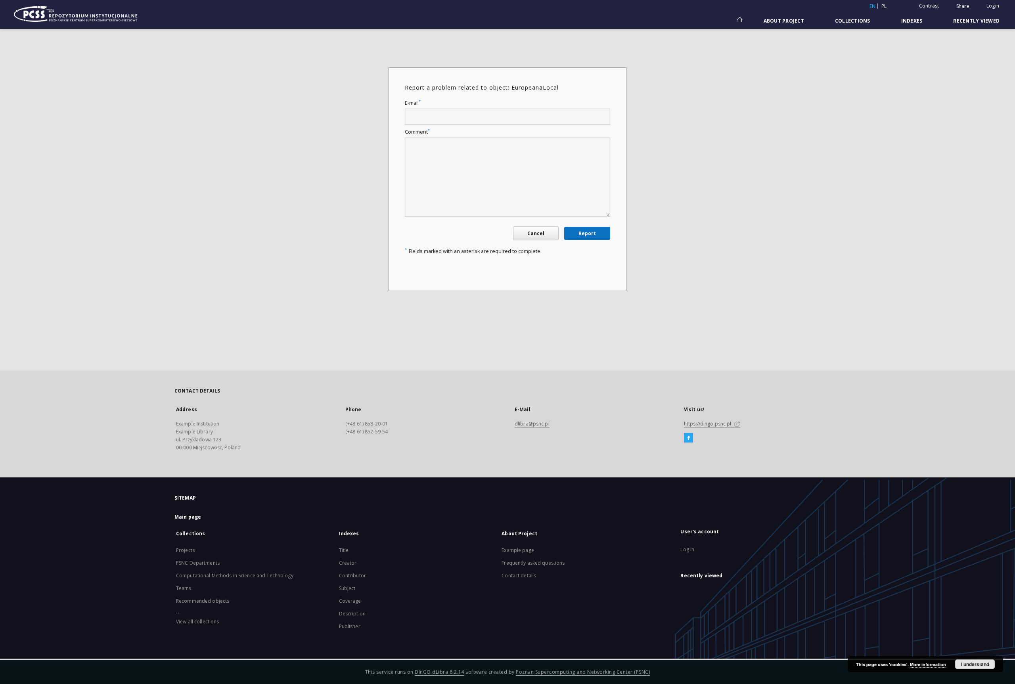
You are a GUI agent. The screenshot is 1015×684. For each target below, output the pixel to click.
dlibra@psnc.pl (532, 423)
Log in (687, 549)
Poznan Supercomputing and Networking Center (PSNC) (583, 672)
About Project (784, 20)
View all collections (197, 621)
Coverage (350, 601)
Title (344, 550)
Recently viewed (976, 20)
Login (992, 5)
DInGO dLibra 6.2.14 (439, 672)
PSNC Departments (198, 562)
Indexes (912, 20)
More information (928, 664)
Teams (184, 588)
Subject (347, 588)
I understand (975, 664)
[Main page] (739, 20)
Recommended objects (202, 601)
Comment (417, 131)
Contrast (929, 5)
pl (884, 6)
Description (352, 613)
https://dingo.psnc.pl (708, 423)
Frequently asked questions (533, 562)
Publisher (349, 626)
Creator (348, 562)
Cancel (535, 233)
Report (587, 233)
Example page (518, 550)
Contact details (519, 575)
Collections (852, 20)
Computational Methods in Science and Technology (234, 575)
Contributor (352, 575)
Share (962, 6)
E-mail (413, 103)
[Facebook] (688, 438)
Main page (187, 516)
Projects (185, 550)
